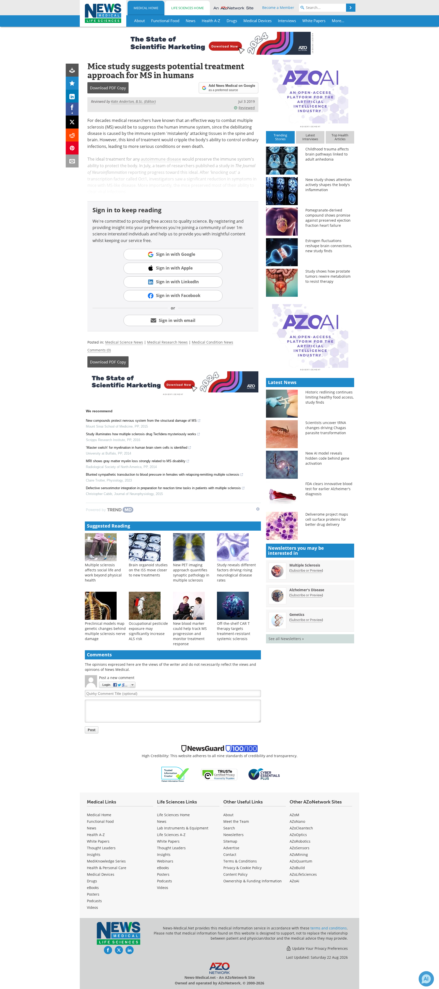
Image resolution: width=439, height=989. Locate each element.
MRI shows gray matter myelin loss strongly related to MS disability (135, 461)
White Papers (98, 841)
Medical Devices (100, 874)
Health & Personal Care (106, 867)
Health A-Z (96, 834)
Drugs (92, 881)
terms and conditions (328, 928)
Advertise (231, 847)
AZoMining (299, 854)
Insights (93, 854)
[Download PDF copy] (72, 70)
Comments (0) (99, 350)
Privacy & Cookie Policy (242, 867)
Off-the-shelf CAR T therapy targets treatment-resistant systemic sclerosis (233, 631)
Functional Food (100, 821)
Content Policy (235, 874)
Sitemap (230, 841)
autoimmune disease (161, 159)
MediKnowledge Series (106, 861)
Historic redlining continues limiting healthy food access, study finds (329, 397)
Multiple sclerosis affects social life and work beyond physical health (103, 572)
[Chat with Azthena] (426, 978)
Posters (93, 894)
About (228, 814)
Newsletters (233, 834)
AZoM (294, 814)
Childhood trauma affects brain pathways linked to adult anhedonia (327, 154)
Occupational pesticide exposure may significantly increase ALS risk (148, 631)
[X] (72, 122)
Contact (229, 854)
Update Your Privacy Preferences (319, 948)
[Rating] (72, 83)
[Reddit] (72, 135)
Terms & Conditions (240, 861)
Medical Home (146, 8)
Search (229, 828)
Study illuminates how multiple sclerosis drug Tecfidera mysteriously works (141, 434)
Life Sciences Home (187, 8)
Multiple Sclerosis (304, 565)
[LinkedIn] (72, 96)
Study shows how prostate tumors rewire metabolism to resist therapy (328, 276)
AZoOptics (298, 834)
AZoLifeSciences (303, 874)
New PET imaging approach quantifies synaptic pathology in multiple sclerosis (191, 572)
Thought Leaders (101, 847)
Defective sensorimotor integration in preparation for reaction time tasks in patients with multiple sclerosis (163, 488)
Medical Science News (124, 342)
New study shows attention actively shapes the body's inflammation (328, 184)
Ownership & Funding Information (252, 881)
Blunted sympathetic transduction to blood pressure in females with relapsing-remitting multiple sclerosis (162, 474)
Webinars (165, 861)
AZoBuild (297, 867)
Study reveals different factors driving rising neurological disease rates (236, 572)
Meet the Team (236, 821)
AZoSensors (299, 847)
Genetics (296, 614)
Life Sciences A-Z (171, 834)
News (91, 828)
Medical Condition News (212, 342)
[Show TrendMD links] (258, 509)
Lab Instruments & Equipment (182, 828)
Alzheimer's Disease (306, 589)
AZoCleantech (301, 828)
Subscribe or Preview (306, 570)
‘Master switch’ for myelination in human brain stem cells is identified (136, 447)
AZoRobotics (300, 841)
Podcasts (94, 900)
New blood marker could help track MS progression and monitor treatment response (190, 633)
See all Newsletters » (286, 638)
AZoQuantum (301, 861)
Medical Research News (167, 342)
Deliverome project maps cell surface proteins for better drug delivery (326, 519)
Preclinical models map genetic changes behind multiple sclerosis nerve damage (105, 631)
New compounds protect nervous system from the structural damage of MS (141, 420)
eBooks (93, 887)
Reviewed (247, 107)
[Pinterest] (72, 148)
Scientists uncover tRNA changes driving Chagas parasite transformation (325, 427)
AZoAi (294, 881)
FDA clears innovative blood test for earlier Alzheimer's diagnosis (328, 488)
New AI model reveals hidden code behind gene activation (327, 458)
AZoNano (297, 821)
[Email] (72, 160)
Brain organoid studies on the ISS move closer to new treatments (148, 569)
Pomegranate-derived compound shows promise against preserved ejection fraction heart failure (328, 218)
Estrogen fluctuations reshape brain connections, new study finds (328, 245)
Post (92, 729)
